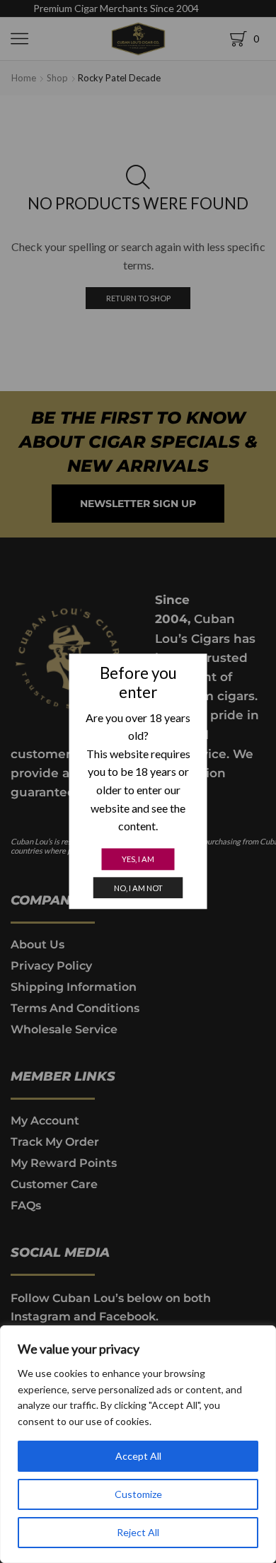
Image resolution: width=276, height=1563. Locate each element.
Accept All (138, 1456)
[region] (138, 1444)
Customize (138, 1494)
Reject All (138, 1532)
